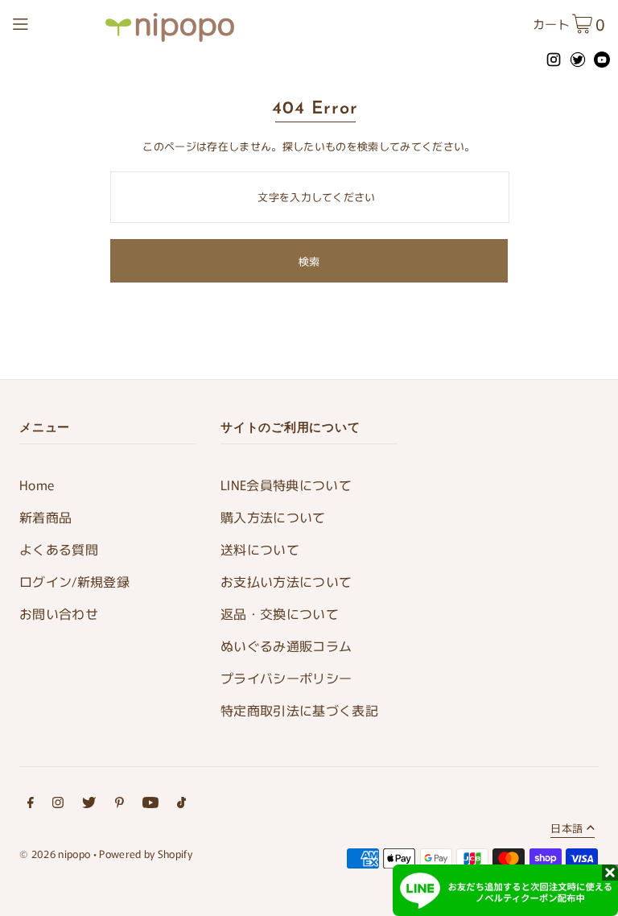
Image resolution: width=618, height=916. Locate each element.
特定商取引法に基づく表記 (299, 710)
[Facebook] (30, 804)
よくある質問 (58, 549)
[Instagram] (58, 804)
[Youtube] (150, 804)
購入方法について (273, 516)
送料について (259, 549)
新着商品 (45, 516)
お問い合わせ (58, 613)
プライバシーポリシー (286, 677)
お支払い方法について (286, 581)
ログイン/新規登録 (74, 581)
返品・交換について (279, 613)
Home (36, 484)
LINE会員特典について (286, 484)
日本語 (566, 829)
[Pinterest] (119, 804)
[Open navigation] (54, 21)
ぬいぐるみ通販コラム (286, 645)
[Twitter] (89, 804)
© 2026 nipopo (54, 853)
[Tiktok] (181, 804)
